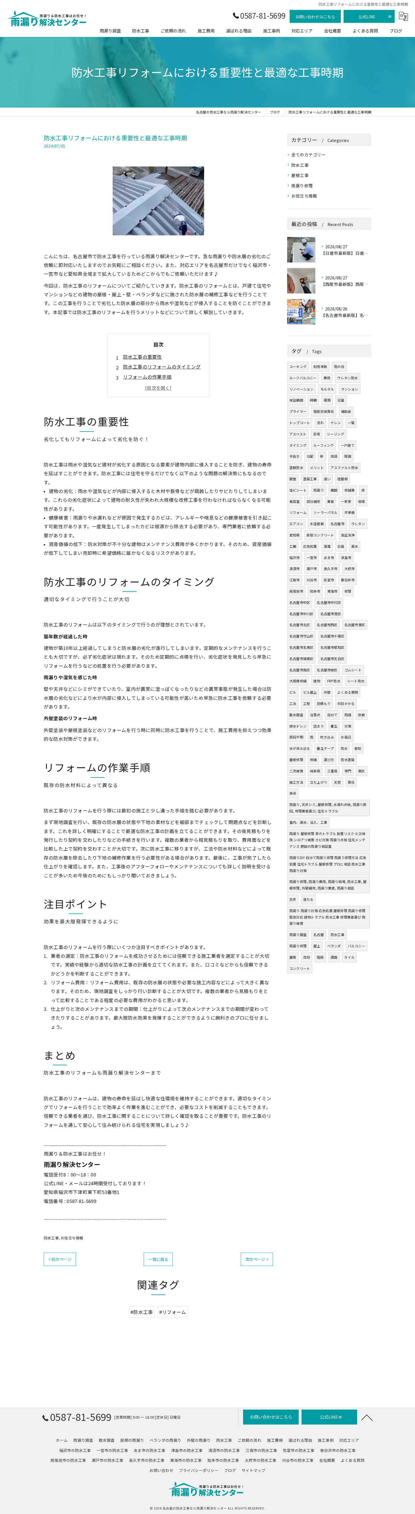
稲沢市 (294, 557)
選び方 (329, 759)
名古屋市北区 (299, 624)
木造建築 (317, 523)
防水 (344, 748)
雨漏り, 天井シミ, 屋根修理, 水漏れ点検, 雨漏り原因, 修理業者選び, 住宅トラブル (328, 807)
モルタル (327, 389)
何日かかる (346, 703)
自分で (332, 714)
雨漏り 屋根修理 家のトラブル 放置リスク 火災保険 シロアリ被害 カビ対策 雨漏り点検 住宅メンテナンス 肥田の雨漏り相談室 (327, 840)
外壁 (327, 692)
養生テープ (325, 748)
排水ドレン (298, 726)
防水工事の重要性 (142, 356)
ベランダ (334, 945)
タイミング (298, 445)
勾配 (310, 456)
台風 (340, 546)
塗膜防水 (296, 467)
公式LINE (367, 16)
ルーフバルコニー (303, 377)
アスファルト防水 (344, 467)
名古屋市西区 (327, 624)
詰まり (318, 726)
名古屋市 (337, 523)
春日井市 (348, 579)
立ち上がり (318, 782)
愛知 (357, 748)
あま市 (329, 557)
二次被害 (296, 770)
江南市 (294, 579)
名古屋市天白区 (332, 658)
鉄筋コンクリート (320, 535)
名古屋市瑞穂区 (301, 658)
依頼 (361, 714)
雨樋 (347, 714)
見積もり (324, 703)
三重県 (332, 770)
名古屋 (318, 934)
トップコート (299, 422)
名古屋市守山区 (301, 636)
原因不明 (296, 737)
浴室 (340, 400)
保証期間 (296, 400)
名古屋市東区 (354, 624)
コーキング (298, 366)
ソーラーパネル (325, 512)
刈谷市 (312, 579)
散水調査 (296, 714)
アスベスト (297, 433)
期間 (334, 490)
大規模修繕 (298, 680)
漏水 (354, 546)
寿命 (292, 793)
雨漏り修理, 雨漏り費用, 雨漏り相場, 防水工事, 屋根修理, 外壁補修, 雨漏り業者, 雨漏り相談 (328, 884)
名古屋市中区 (299, 602)
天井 (292, 899)
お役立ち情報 (72, 1238)
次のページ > (256, 1259)
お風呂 (346, 737)
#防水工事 (141, 1312)
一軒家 (346, 501)
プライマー (298, 411)
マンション (349, 389)
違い (327, 478)
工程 (306, 703)
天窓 (337, 782)
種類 (327, 400)
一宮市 (312, 557)
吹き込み (327, 737)
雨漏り (318, 490)
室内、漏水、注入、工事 (308, 822)
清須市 (294, 568)
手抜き (294, 456)
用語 (334, 456)
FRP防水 (333, 680)
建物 (316, 680)
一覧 (351, 422)
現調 (347, 456)
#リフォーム (172, 1312)
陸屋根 (342, 478)
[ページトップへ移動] (367, 1417)
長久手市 (331, 568)
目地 (306, 957)
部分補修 (313, 501)
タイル (349, 957)
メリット (317, 467)
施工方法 (296, 782)
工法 (292, 703)
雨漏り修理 (302, 186)
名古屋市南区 (299, 669)
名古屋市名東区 (301, 647)
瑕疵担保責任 (323, 411)
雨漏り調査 (298, 934)
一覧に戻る (158, 1259)
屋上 (316, 945)
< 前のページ (59, 1259)
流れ (320, 422)
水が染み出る (299, 748)
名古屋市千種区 (332, 636)
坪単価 (349, 512)
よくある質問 (347, 692)
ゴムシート (353, 669)
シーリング (335, 433)
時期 (313, 400)
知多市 (315, 591)
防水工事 (51, 1238)
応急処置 (310, 546)
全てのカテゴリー (308, 154)
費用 (327, 377)
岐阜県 (315, 770)
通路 (334, 957)
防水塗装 (348, 759)
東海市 (332, 591)
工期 (292, 546)
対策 (347, 726)
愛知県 (294, 535)
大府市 (349, 568)
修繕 (313, 759)
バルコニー (356, 945)
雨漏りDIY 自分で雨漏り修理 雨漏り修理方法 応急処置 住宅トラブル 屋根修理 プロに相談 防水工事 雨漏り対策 (327, 864)
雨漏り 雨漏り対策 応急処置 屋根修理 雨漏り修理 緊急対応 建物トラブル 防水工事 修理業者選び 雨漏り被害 (327, 917)
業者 (330, 501)
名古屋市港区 (330, 613)
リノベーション (301, 389)
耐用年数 (320, 366)
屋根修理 (296, 759)
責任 (351, 782)
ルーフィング (323, 445)
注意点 (315, 714)
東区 (361, 770)
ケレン (336, 422)
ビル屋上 (310, 692)
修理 (347, 591)
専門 (347, 770)
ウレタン (358, 523)
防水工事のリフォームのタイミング (162, 366)
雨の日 (339, 366)
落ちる (308, 899)
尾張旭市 (296, 591)
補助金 (346, 411)
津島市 (346, 557)
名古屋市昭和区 (332, 647)
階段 (320, 957)
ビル (292, 692)
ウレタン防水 (347, 377)
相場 (361, 501)
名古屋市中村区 (329, 602)
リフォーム (298, 512)
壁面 (292, 478)
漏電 (327, 546)
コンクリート (299, 968)
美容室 (294, 501)
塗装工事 (310, 478)
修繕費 (349, 490)
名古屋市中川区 (301, 613)
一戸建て (348, 445)
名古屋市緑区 (327, 669)
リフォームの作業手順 (147, 376)
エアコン (296, 523)
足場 (316, 433)
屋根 (292, 957)
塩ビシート (298, 490)
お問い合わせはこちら (315, 16)
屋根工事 (300, 175)
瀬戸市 (312, 568)
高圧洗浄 (348, 535)
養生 (334, 726)
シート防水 (355, 680)
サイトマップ (253, 1470)
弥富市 (329, 579)
